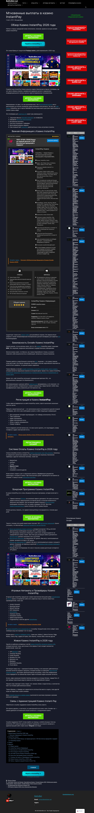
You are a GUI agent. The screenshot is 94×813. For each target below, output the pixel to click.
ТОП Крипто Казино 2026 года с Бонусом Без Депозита (22, 787)
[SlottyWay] (69, 417)
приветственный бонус (17, 506)
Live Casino (11, 782)
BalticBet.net (12, 1)
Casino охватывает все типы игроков (41, 453)
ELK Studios (13, 612)
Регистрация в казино (36, 783)
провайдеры (33, 619)
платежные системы (29, 477)
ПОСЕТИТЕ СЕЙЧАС (53, 140)
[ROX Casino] (69, 344)
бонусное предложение (24, 119)
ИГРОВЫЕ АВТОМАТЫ (49, 3)
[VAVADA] (69, 188)
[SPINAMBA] (69, 406)
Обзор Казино (17, 783)
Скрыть (19, 731)
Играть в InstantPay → (33, 773)
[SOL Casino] (69, 297)
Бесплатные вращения (17, 538)
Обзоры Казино (12, 780)
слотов (9, 599)
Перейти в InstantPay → (33, 44)
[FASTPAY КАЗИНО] (69, 493)
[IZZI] (69, 435)
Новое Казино (9, 783)
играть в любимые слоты (22, 634)
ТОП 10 (24, 3)
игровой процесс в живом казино (19, 695)
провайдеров (56, 597)
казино (39, 346)
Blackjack (15, 651)
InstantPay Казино (40, 304)
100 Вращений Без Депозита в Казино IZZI (19, 785)
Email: (36, 799)
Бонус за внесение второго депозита (21, 529)
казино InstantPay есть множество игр (19, 629)
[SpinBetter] (69, 239)
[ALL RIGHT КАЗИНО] (69, 331)
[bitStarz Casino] (69, 466)
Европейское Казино (29, 782)
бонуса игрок (14, 536)
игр (59, 336)
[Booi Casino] (69, 604)
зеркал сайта (25, 335)
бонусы (23, 498)
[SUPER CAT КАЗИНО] (69, 502)
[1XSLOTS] (69, 136)
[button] (86, 7)
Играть (82, 138)
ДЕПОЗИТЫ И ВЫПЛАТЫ (14, 5)
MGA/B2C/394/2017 (28, 117)
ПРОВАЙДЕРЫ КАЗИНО (74, 3)
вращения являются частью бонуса (34, 525)
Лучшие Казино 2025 (40, 782)
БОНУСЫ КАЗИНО (12, 3)
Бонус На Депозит (19, 782)
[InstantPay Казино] (69, 627)
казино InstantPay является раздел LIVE (43, 644)
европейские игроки (46, 104)
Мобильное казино (52, 782)
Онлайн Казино (26, 783)
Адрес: (36, 802)
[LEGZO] (69, 374)
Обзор (82, 135)
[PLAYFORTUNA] (69, 479)
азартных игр (23, 114)
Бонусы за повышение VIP (18, 542)
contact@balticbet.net (45, 799)
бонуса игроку (50, 502)
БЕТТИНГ (62, 3)
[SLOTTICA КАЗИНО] (69, 228)
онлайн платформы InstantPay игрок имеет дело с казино (39, 369)
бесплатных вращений (47, 523)
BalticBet (38, 796)
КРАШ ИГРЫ (34, 3)
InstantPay (24, 127)
